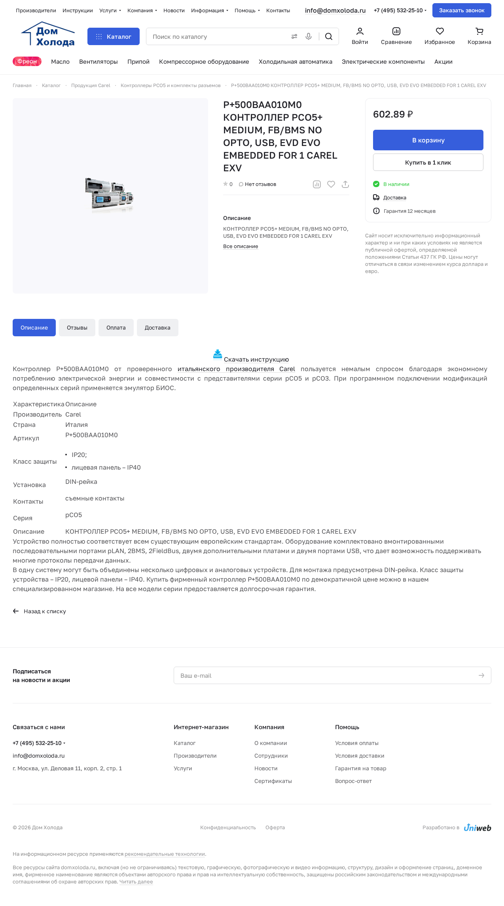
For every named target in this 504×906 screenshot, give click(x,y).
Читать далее (136, 881)
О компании (270, 742)
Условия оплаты (357, 742)
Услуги (183, 768)
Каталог (184, 742)
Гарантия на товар (361, 768)
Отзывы (77, 327)
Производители (195, 755)
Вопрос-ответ (353, 780)
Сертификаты (273, 780)
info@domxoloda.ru (335, 10)
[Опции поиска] (292, 36)
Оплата (116, 327)
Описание (34, 327)
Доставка (158, 327)
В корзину (428, 140)
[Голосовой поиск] (310, 36)
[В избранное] (331, 184)
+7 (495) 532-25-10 (398, 10)
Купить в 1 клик (428, 162)
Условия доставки (360, 755)
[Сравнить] (317, 184)
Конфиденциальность (228, 827)
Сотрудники (271, 755)
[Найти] (329, 36)
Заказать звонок (462, 10)
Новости (266, 768)
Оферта (275, 827)
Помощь (347, 726)
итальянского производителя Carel (237, 369)
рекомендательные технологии (165, 854)
